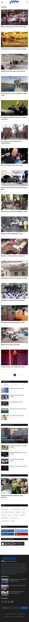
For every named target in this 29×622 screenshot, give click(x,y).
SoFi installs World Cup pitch (16, 402)
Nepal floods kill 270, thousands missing (14, 278)
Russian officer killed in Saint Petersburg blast (14, 188)
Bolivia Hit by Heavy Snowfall (10, 344)
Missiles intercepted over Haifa (17, 388)
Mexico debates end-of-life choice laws (13, 27)
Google (23, 509)
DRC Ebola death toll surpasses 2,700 (13, 322)
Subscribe (24, 607)
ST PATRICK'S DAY (14, 518)
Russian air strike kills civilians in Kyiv (18, 466)
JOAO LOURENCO (5, 520)
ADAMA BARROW (16, 509)
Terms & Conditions (8, 616)
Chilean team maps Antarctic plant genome (12, 496)
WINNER (13, 520)
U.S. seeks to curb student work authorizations (11, 142)
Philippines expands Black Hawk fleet (13, 300)
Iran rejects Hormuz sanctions (17, 415)
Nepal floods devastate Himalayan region (14, 211)
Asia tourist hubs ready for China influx (18, 585)
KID (10, 509)
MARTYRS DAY (5, 509)
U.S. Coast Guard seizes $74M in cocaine (17, 460)
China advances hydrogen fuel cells (18, 408)
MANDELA (16, 515)
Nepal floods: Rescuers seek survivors (13, 71)
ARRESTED (17, 512)
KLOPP (23, 512)
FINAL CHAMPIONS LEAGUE (7, 512)
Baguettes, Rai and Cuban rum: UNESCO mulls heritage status (18, 580)
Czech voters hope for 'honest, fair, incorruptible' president (17, 592)
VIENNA (10, 515)
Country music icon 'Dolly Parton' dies (13, 367)
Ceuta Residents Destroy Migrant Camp (13, 49)
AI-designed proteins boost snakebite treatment (18, 446)
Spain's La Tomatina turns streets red (13, 256)
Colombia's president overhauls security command (14, 118)
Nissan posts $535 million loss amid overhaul (18, 453)
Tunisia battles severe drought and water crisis (14, 94)
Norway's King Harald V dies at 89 (12, 165)
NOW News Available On (19, 616)
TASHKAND (4, 515)
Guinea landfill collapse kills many (12, 233)
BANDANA (22, 515)
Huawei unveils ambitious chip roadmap (17, 396)
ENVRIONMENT (5, 518)
